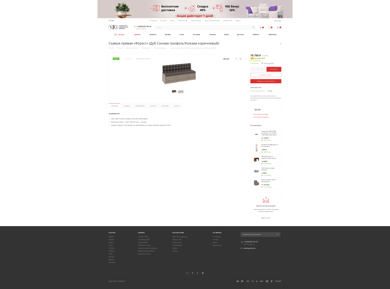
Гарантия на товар (144, 254)
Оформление (140, 106)
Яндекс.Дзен (203, 273)
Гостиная (112, 248)
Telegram (192, 273)
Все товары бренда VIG (261, 117)
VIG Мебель (217, 233)
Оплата (153, 106)
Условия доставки (144, 239)
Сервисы (141, 233)
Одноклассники (197, 273)
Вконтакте (187, 273)
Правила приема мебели (146, 251)
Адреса (215, 242)
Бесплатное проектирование (147, 248)
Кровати (111, 239)
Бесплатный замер (144, 245)
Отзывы (126, 106)
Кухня (110, 254)
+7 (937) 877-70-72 (144, 26)
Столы (111, 245)
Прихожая (112, 262)
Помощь (175, 251)
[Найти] (253, 27)
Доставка (165, 106)
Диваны (111, 237)
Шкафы (111, 242)
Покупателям (178, 233)
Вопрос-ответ (217, 245)
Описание (114, 106)
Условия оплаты (143, 237)
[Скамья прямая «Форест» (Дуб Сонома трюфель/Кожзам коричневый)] (177, 74)
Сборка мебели (143, 242)
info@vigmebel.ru (250, 248)
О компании (217, 237)
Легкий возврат (177, 245)
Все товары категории (261, 114)
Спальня (111, 251)
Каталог (112, 233)
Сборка (176, 106)
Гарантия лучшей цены (179, 237)
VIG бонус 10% (176, 239)
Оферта (174, 248)
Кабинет (111, 259)
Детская (111, 257)
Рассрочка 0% (176, 242)
